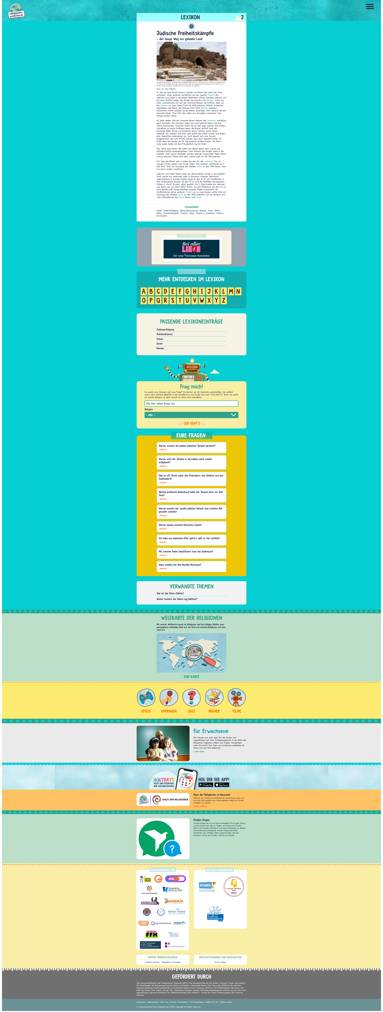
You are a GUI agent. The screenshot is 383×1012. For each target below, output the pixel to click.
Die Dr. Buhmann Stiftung (201, 988)
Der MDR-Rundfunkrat (176, 992)
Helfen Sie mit (212, 1002)
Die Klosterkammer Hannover (226, 988)
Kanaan (203, 210)
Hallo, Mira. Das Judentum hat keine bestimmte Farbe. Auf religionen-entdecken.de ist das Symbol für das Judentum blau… (163, 555)
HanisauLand (200, 820)
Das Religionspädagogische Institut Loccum (218, 990)
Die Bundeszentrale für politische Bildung (171, 988)
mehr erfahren (201, 806)
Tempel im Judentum (205, 213)
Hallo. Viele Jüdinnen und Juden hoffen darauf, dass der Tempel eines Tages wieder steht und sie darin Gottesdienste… (163, 466)
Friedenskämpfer (171, 213)
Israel (199, 166)
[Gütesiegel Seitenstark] (207, 887)
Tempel (211, 95)
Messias (164, 105)
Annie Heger (220, 962)
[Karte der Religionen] (191, 653)
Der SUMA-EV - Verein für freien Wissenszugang (209, 992)
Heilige (223, 186)
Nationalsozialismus (189, 210)
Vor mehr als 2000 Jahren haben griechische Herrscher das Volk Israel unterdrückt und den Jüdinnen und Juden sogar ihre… (163, 515)
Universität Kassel (199, 985)
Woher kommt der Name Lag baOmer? (177, 599)
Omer (210, 210)
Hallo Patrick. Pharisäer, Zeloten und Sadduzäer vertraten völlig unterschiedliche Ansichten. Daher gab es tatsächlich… (163, 482)
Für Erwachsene (197, 1002)
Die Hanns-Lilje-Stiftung (219, 985)
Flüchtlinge (191, 192)
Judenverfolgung (170, 210)
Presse (173, 1002)
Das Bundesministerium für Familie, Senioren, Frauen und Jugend (216, 983)
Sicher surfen (226, 1002)
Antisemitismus (165, 334)
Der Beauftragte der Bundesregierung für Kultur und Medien (163, 985)
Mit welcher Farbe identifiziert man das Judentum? (186, 551)
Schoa (181, 197)
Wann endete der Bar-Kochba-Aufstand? (180, 564)
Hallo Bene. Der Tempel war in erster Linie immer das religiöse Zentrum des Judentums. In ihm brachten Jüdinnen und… (163, 499)
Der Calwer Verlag (160, 990)
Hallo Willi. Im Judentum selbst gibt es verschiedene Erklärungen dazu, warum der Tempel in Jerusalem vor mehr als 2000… (163, 449)
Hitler (159, 213)
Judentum (191, 26)
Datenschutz (153, 1002)
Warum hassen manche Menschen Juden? (180, 524)
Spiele (146, 711)
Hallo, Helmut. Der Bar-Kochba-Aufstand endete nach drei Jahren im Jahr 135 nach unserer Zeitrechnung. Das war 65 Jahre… (163, 568)
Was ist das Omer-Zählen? (170, 593)
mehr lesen (199, 751)
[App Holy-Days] (191, 777)
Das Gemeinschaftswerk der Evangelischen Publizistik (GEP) (162, 983)
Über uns (164, 1002)
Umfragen (169, 711)
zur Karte (191, 677)
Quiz (191, 711)
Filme (237, 711)
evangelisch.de (163, 1007)
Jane (167, 89)
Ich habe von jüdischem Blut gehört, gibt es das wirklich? (189, 538)
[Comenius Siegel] (234, 886)
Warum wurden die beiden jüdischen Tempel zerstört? (187, 445)
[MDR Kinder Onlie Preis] (215, 913)
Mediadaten (183, 1002)
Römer (217, 210)
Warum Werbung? (191, 235)
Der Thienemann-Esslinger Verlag (184, 990)
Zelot (191, 213)
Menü (370, 6)
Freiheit (184, 213)
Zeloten (210, 100)
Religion (149, 409)
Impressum (141, 1002)
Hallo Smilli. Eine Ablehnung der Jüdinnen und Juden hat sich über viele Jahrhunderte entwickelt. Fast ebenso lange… (163, 528)
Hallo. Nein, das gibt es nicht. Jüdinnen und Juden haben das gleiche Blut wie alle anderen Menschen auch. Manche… (163, 542)
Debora (172, 89)
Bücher (214, 711)
